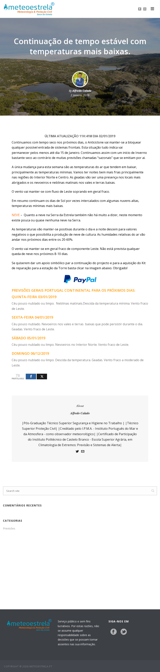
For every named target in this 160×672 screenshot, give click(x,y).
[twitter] (124, 632)
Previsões (9, 528)
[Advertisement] (80, 566)
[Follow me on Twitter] (77, 452)
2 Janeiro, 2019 (80, 95)
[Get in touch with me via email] (82, 452)
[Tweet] (42, 376)
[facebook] (113, 632)
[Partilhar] (31, 376)
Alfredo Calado (81, 91)
